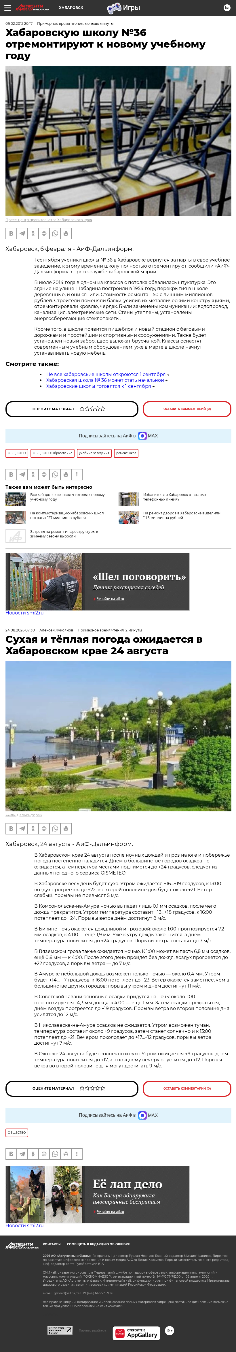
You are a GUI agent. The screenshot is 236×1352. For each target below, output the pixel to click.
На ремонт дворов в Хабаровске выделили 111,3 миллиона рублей (181, 515)
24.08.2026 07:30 (20, 630)
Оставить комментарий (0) (187, 409)
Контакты (51, 1244)
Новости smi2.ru (24, 613)
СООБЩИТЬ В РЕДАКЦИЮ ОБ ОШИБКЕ (98, 1244)
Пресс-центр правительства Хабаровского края (48, 220)
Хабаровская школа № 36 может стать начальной (105, 380)
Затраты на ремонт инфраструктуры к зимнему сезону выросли (64, 533)
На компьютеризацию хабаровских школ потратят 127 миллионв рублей (67, 515)
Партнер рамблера (92, 1330)
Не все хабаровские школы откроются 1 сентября (106, 374)
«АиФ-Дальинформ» (23, 815)
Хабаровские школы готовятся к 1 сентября (98, 386)
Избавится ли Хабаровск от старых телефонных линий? (174, 496)
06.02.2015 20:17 (19, 23)
